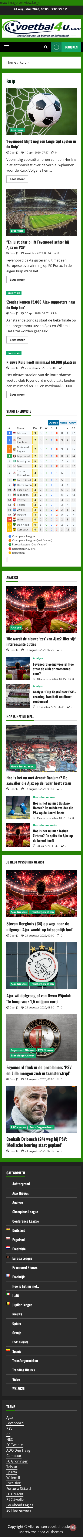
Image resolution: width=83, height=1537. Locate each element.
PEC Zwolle (15, 1499)
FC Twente (14, 1444)
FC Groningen (17, 1461)
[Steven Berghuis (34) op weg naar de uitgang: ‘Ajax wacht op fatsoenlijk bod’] (41, 893)
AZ (8, 1434)
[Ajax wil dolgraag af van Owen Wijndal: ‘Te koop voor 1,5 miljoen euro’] (41, 965)
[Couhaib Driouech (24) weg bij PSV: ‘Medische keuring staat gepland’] (41, 1109)
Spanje (16, 1351)
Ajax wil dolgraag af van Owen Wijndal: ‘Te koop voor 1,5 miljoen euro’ (39, 998)
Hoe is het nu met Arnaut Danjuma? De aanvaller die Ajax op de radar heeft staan (38, 780)
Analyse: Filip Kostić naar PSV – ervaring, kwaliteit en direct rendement (18, 696)
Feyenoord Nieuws (22, 1050)
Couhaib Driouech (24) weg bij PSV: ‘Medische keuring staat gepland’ (36, 1142)
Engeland (18, 1239)
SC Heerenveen (18, 1510)
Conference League (25, 1221)
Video (16, 1379)
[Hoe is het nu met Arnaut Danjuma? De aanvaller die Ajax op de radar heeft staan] (41, 748)
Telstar (11, 1466)
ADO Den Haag (18, 1450)
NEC (9, 1439)
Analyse (16, 627)
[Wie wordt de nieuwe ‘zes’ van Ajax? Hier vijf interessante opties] (41, 609)
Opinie (16, 1323)
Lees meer (19, 180)
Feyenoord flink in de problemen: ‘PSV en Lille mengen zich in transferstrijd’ (39, 1070)
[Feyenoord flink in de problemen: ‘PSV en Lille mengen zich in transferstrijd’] (41, 1037)
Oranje (16, 1332)
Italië (16, 1295)
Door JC (14, 152)
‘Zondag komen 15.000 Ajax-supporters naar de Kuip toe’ (40, 304)
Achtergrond (21, 1183)
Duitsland (18, 1230)
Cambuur (13, 1455)
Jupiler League (22, 1304)
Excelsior (13, 1483)
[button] (6, 47)
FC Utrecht (14, 1494)
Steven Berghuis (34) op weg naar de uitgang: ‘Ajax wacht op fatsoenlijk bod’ (39, 926)
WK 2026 (18, 1388)
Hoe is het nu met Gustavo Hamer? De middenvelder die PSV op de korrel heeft (18, 807)
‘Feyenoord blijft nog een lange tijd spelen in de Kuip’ (41, 111)
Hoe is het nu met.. (22, 766)
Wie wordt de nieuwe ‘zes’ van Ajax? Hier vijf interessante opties (41, 641)
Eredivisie (17, 130)
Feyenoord (15, 1423)
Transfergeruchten (42, 912)
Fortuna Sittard (18, 1488)
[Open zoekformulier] (45, 47)
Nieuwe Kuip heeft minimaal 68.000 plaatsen (41, 362)
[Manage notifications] (73, 1527)
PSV (9, 1428)
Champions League (25, 1211)
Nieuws (17, 1313)
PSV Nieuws (45, 1050)
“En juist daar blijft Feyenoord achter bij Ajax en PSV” (41, 212)
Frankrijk (18, 1276)
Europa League (22, 1258)
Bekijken (71, 47)
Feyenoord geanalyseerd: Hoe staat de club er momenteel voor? (18, 668)
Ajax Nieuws (19, 912)
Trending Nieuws (23, 1369)
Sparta (11, 1472)
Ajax (9, 1417)
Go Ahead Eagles (19, 1505)
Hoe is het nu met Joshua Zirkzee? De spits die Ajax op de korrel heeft (18, 835)
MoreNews (28, 1532)
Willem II (13, 1477)
